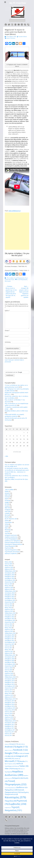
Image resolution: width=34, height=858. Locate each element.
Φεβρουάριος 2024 (10, 591)
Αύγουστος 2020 (9, 666)
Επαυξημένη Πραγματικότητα (13, 544)
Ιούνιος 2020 (8, 669)
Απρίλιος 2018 (9, 717)
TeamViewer (8, 522)
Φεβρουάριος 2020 (10, 677)
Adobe (7, 491)
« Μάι (6, 456)
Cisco (11, 750)
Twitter (7, 526)
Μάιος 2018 (8, 715)
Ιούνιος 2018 (8, 713)
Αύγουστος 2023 (9, 602)
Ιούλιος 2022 (8, 624)
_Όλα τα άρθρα (9, 278)
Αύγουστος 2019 (9, 688)
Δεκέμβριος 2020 (9, 659)
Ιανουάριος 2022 (9, 635)
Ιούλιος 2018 (8, 711)
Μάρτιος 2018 (9, 719)
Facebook (7, 500)
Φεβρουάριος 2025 (10, 571)
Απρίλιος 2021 (9, 651)
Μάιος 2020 (8, 671)
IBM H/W (7, 508)
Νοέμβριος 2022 (9, 616)
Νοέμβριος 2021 (9, 638)
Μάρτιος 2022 (9, 631)
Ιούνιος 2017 (8, 735)
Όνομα (7, 330)
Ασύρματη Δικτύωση (11, 535)
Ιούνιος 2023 (8, 606)
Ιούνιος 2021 (8, 648)
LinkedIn (7, 513)
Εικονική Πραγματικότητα (12, 542)
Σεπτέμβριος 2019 (10, 686)
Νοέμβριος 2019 (9, 682)
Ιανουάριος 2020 (9, 679)
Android (7, 497)
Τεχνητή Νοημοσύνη (11, 550)
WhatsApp (8, 530)
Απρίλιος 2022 (9, 629)
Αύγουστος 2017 (9, 732)
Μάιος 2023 (8, 607)
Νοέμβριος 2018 (9, 704)
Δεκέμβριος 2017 (9, 724)
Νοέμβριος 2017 (9, 726)
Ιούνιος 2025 (8, 564)
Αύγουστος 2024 (9, 582)
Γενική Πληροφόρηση (19, 278)
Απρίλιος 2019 (9, 695)
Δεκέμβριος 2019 (9, 680)
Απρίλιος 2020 (9, 673)
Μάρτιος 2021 (9, 653)
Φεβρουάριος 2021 (10, 655)
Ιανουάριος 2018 (9, 722)
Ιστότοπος (8, 342)
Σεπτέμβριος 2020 (10, 664)
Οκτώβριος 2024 (9, 578)
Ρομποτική (8, 548)
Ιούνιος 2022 (8, 626)
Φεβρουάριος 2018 (10, 721)
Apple (6, 498)
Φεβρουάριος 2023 (10, 613)
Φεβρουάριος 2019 (10, 699)
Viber (6, 528)
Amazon (7, 493)
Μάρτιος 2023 (9, 611)
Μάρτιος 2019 (9, 697)
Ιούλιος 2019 (8, 690)
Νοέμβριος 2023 (9, 596)
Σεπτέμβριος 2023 (10, 600)
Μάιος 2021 (8, 649)
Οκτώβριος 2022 (9, 618)
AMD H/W (7, 495)
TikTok (6, 524)
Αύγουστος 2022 (9, 622)
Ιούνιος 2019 (8, 691)
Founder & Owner (22, 36)
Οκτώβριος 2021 (9, 640)
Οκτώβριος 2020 (9, 662)
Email (7, 336)
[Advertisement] (17, 224)
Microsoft (7, 515)
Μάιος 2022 (8, 627)
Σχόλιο (7, 310)
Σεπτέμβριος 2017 (10, 730)
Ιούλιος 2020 (8, 668)
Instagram (8, 509)
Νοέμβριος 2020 (9, 660)
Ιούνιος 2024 (8, 584)
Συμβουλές (17, 803)
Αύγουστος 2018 (9, 710)
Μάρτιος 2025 (9, 569)
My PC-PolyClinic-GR (10, 519)
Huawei (7, 506)
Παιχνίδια (10, 801)
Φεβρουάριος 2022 (10, 633)
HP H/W (7, 504)
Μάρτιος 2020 (9, 675)
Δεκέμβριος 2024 (9, 574)
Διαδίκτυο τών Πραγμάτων (12, 540)
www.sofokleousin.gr (15, 211)
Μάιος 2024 (8, 585)
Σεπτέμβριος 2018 (10, 708)
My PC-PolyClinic (18, 3)
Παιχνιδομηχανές (10, 546)
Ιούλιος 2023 (8, 604)
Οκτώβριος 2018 (9, 706)
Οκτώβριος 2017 (9, 728)
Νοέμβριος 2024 (9, 576)
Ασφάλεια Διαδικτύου (11, 537)
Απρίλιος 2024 (9, 587)
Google (7, 502)
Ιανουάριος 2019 (9, 701)
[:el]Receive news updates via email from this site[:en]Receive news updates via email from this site (16, 353)
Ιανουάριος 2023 (9, 615)
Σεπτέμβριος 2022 (10, 620)
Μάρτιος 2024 (9, 589)
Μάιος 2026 (8, 562)
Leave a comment (11, 38)
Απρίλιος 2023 (9, 609)
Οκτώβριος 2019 (9, 684)
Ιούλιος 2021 (8, 646)
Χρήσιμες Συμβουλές (11, 553)
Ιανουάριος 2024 (9, 593)
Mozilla (7, 517)
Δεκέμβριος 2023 (9, 595)
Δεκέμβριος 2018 (9, 702)
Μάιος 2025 (8, 565)
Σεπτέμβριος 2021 (10, 642)
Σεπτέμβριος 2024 (10, 580)
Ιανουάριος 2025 (9, 573)
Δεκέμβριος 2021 (9, 637)
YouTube (7, 533)
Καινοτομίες (8, 281)
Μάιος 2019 (8, 693)
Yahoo (6, 531)
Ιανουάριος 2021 (9, 657)
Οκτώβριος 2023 (9, 598)
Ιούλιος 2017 (8, 733)
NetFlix (7, 520)
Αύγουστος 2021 (9, 644)
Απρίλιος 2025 (9, 567)
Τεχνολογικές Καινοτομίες (12, 551)
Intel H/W (7, 511)
